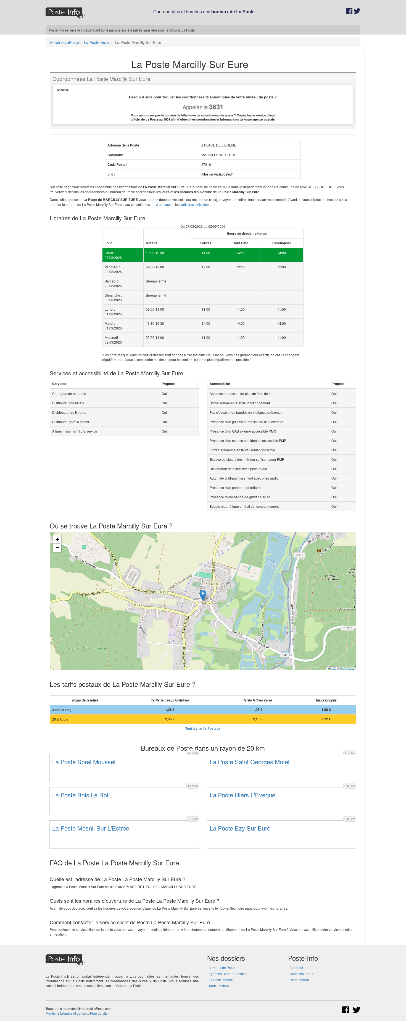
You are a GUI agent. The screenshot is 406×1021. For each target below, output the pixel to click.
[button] (202, 595)
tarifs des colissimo (194, 204)
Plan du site (99, 1013)
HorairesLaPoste (64, 42)
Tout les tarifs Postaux (202, 728)
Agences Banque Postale (228, 973)
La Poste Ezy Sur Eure (240, 828)
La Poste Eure (96, 42)
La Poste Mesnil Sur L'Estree (90, 828)
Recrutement (299, 979)
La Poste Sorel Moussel (83, 761)
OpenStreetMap (347, 668)
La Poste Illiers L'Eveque (242, 794)
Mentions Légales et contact (67, 1013)
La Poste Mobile (221, 979)
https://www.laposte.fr (217, 174)
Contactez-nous (301, 973)
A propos (296, 967)
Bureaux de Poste (222, 967)
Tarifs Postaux (219, 985)
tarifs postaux (161, 204)
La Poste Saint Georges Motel (249, 761)
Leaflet (333, 668)
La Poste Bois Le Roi (80, 794)
